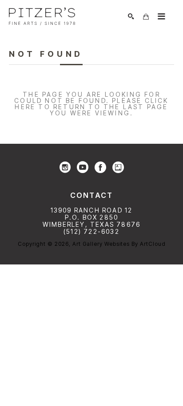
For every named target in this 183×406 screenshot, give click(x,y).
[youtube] (82, 167)
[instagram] (65, 167)
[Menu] (161, 16)
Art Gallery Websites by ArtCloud (119, 243)
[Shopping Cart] (146, 16)
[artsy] (118, 167)
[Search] (131, 16)
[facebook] (100, 167)
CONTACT (91, 195)
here (25, 106)
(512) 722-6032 (91, 231)
